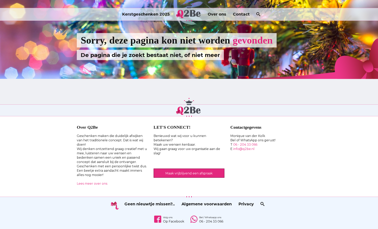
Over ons (217, 14)
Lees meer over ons (92, 183)
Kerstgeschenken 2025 (146, 14)
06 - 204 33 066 (245, 144)
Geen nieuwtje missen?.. (149, 204)
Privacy (246, 204)
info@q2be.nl (244, 149)
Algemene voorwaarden (207, 204)
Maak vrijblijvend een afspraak (189, 173)
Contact (241, 14)
